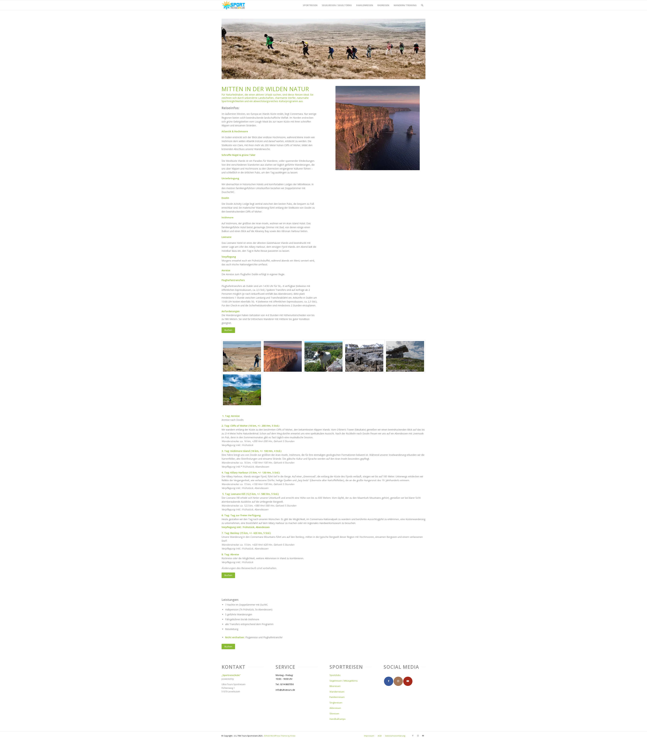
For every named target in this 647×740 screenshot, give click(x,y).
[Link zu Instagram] (417, 735)
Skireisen (334, 713)
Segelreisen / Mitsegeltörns (344, 680)
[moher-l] (282, 356)
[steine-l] (364, 356)
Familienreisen (337, 697)
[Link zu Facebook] (412, 735)
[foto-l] (242, 356)
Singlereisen (336, 702)
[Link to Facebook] (388, 681)
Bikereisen (335, 686)
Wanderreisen (337, 691)
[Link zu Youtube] (422, 735)
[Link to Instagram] (398, 681)
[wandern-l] (242, 390)
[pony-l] (323, 356)
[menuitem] (310, 5)
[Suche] (422, 5)
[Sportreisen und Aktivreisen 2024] (233, 5)
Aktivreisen (335, 708)
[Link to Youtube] (407, 681)
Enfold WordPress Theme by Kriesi (279, 735)
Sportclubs (335, 675)
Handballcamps (338, 718)
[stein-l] (405, 356)
